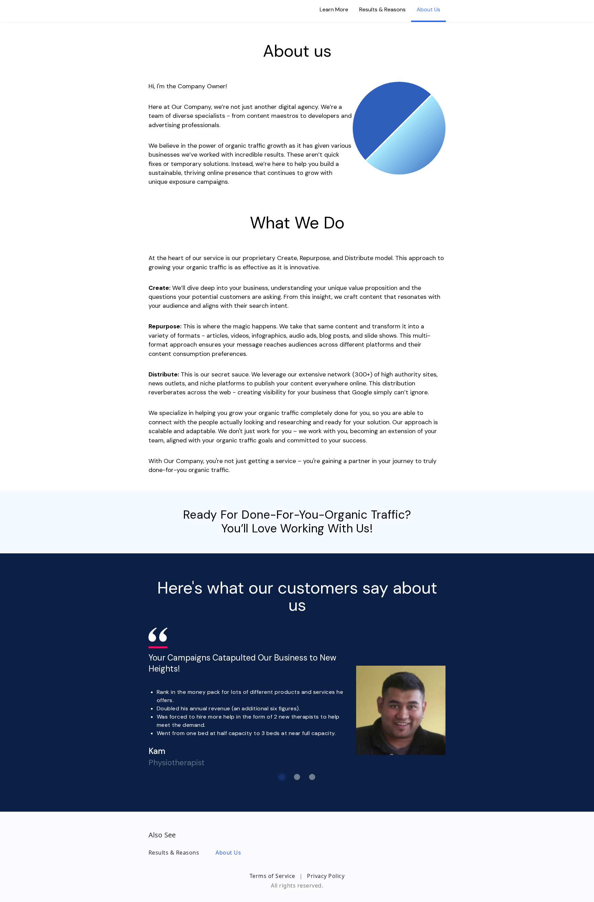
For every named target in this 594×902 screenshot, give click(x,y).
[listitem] (334, 11)
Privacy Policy (325, 876)
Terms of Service (272, 876)
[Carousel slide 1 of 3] (282, 777)
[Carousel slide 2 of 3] (297, 777)
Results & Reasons (173, 852)
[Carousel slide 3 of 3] (312, 777)
